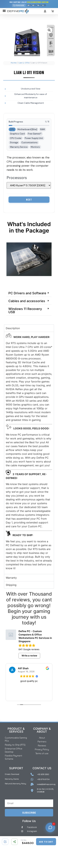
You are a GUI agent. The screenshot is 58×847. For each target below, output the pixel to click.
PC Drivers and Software (27, 293)
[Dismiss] (54, 4)
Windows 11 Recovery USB (25, 310)
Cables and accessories (26, 301)
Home (14, 62)
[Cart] (53, 11)
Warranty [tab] (11, 577)
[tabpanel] (29, 453)
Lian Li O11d (24, 62)
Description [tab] (13, 328)
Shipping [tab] (11, 584)
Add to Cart (46, 841)
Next (29, 199)
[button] (4, 10)
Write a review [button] (29, 655)
